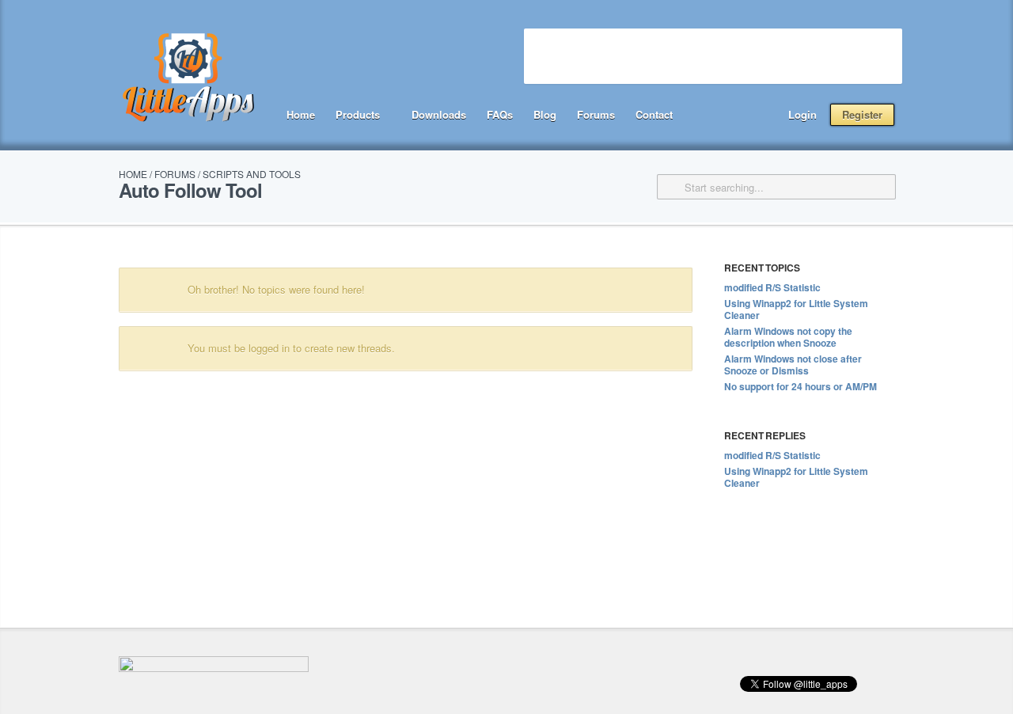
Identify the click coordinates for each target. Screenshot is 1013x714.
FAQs (500, 114)
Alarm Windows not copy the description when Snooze (788, 337)
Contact (654, 114)
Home (300, 114)
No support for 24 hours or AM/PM (800, 386)
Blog (544, 114)
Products (358, 114)
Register (862, 114)
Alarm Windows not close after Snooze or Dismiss (793, 364)
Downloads (439, 114)
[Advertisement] (713, 56)
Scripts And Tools (252, 173)
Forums (596, 114)
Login (802, 114)
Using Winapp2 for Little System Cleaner (796, 309)
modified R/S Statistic (772, 287)
